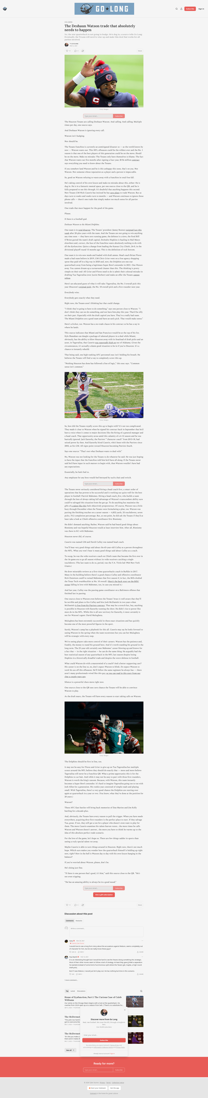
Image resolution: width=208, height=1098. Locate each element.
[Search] (176, 9)
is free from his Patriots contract (90, 605)
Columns (68, 22)
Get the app (114, 1088)
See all (69, 1050)
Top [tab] (67, 991)
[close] (125, 1010)
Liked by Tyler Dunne (78, 943)
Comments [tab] (70, 921)
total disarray (84, 230)
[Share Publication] (181, 9)
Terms (108, 1083)
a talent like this (79, 505)
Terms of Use (114, 1045)
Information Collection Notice (103, 1047)
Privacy (102, 1083)
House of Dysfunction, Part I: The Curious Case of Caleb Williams (93, 998)
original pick (85, 287)
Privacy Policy (120, 1047)
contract (135, 160)
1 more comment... (71, 980)
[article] (104, 1004)
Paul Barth (73, 957)
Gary (71, 941)
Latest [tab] (73, 991)
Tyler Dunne (74, 43)
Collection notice (118, 1083)
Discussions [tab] (81, 991)
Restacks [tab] (79, 921)
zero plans (114, 192)
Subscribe (190, 9)
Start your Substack (98, 1088)
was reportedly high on (105, 342)
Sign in (201, 9)
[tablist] (74, 921)
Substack (93, 1093)
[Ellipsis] (142, 940)
